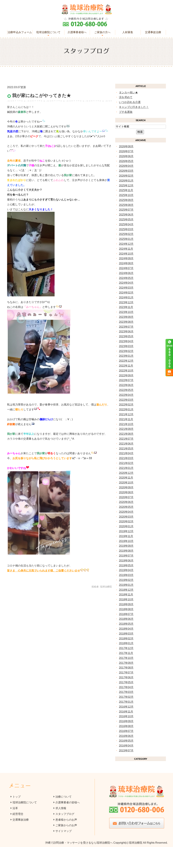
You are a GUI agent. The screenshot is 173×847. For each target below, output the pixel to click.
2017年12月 (126, 648)
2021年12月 (126, 414)
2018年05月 (126, 623)
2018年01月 (126, 643)
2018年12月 (126, 589)
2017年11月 (126, 653)
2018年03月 (126, 633)
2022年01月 (126, 409)
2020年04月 (126, 511)
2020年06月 (126, 502)
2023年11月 (126, 307)
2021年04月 (126, 453)
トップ (17, 796)
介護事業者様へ (77, 32)
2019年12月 (126, 531)
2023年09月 (126, 316)
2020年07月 (126, 497)
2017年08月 (126, 667)
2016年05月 (126, 740)
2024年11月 (126, 248)
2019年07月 (126, 555)
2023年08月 (126, 321)
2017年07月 (126, 672)
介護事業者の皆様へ (67, 802)
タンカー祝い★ (128, 92)
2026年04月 (126, 165)
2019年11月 (126, 536)
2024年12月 (126, 243)
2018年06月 (126, 618)
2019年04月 (126, 570)
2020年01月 (126, 526)
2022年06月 (126, 385)
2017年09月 (126, 662)
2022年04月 (126, 394)
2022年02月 (126, 404)
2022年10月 (126, 370)
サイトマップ (63, 831)
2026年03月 (126, 170)
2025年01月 (126, 239)
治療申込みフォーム (20, 32)
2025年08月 (126, 205)
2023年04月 (126, 341)
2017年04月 (126, 687)
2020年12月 (126, 472)
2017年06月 (126, 677)
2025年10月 (126, 195)
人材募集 (127, 32)
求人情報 (60, 808)
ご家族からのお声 (66, 825)
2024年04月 (126, 282)
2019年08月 (126, 550)
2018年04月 (126, 628)
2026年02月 (126, 175)
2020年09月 (126, 487)
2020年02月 (126, 521)
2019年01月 (126, 584)
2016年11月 (126, 711)
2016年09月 (126, 721)
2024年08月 (126, 263)
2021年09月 (126, 428)
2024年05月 (126, 278)
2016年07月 (126, 731)
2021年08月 (126, 433)
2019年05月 (126, 565)
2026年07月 (126, 151)
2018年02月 (126, 638)
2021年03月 (126, 458)
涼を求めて (125, 97)
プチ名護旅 (125, 111)
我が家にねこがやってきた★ (41, 95)
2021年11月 (126, 419)
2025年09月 (126, 200)
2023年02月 (126, 351)
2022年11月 (126, 365)
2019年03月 (126, 575)
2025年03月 (126, 229)
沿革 (15, 808)
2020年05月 (126, 506)
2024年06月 (126, 273)
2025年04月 (126, 224)
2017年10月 (126, 658)
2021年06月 (126, 443)
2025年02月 (126, 234)
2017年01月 (126, 701)
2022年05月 (126, 390)
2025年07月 (126, 209)
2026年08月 (126, 146)
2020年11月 (126, 477)
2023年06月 (126, 331)
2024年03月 (126, 287)
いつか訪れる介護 (130, 102)
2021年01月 (126, 468)
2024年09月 (126, 258)
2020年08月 (126, 492)
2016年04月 (126, 745)
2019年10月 (126, 541)
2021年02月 (126, 463)
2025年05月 (126, 219)
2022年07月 (126, 380)
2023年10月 (126, 312)
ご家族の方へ (102, 32)
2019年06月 (126, 560)
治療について (63, 796)
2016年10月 (126, 716)
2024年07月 (126, 268)
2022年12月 (126, 360)
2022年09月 (126, 375)
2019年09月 (126, 545)
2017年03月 (126, 692)
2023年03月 (126, 346)
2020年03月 (126, 516)
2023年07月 (126, 326)
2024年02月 (126, 292)
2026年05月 (126, 161)
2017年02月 (126, 696)
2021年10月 (126, 424)
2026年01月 (126, 180)
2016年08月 (126, 726)
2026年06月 (126, 156)
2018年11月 (126, 594)
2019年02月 (126, 580)
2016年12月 (126, 706)
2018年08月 (126, 609)
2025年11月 (126, 190)
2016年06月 (126, 736)
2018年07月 (126, 614)
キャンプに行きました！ (134, 107)
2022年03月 (126, 399)
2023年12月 (126, 302)
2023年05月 (126, 336)
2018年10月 (126, 599)
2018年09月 (126, 604)
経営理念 (18, 813)
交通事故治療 (153, 32)
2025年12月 (126, 185)
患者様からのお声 (66, 819)
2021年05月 (126, 448)
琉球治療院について (48, 32)
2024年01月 (126, 297)
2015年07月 (126, 750)
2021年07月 (126, 438)
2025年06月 (126, 214)
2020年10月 (126, 482)
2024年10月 (126, 253)
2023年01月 (126, 355)
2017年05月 (126, 682)
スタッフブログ (64, 813)
